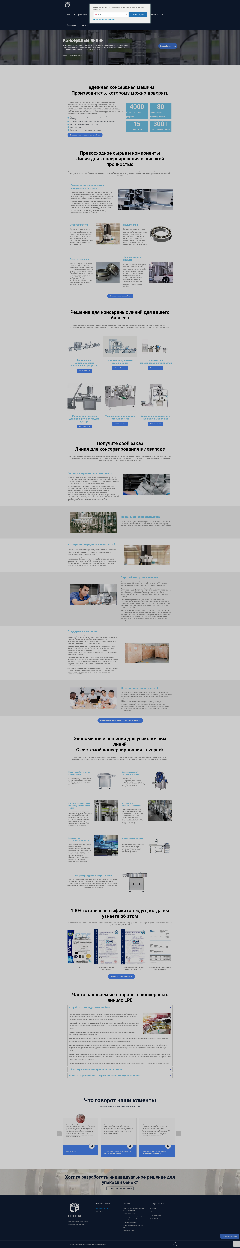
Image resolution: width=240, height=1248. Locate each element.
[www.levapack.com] (67, 4)
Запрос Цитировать (168, 46)
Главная (65, 55)
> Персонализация (155, 1215)
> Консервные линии (129, 1214)
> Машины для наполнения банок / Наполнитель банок (133, 1209)
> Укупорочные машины (130, 1222)
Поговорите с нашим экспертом (120, 1188)
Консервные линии (76, 55)
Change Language (138, 14)
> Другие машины (128, 1231)
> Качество (153, 1212)
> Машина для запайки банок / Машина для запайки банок (132, 1218)
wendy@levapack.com (102, 1208)
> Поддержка (154, 1218)
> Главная (153, 1208)
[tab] (120, 1007)
